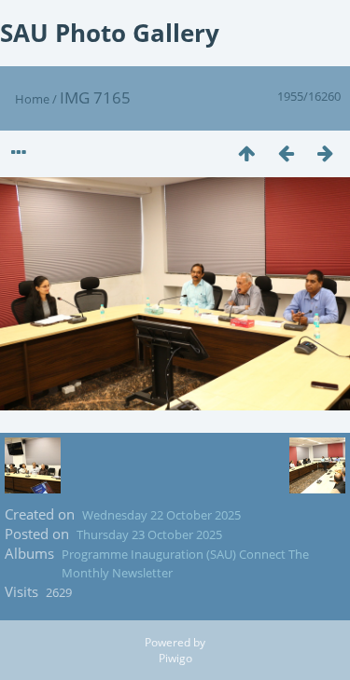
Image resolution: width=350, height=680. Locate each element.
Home (32, 98)
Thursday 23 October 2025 (149, 534)
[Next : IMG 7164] (324, 152)
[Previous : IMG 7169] (285, 152)
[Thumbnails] (246, 152)
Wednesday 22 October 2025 (161, 515)
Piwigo (175, 658)
